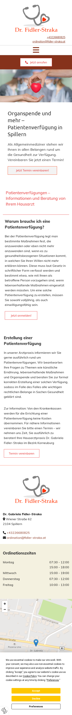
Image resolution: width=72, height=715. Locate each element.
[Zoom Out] (5, 609)
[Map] (36, 647)
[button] (36, 50)
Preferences (36, 706)
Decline (36, 698)
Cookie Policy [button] (29, 676)
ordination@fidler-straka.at (26, 538)
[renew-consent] (4, 710)
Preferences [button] (53, 680)
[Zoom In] (5, 604)
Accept (36, 691)
